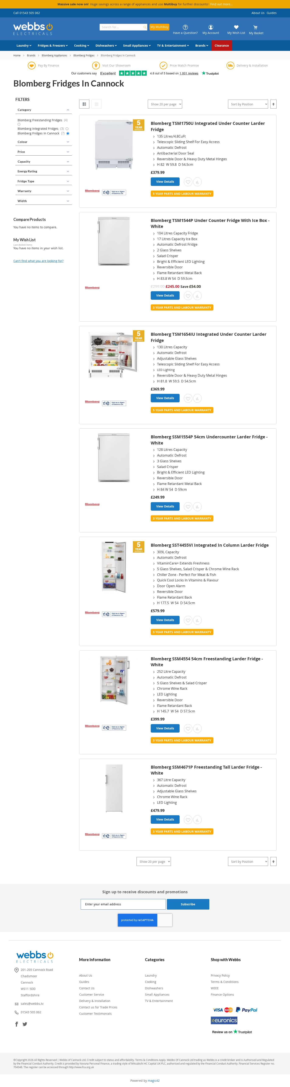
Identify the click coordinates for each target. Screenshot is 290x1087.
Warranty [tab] (24, 191)
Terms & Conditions (225, 982)
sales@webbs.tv (32, 1004)
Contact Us (86, 988)
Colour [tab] (22, 142)
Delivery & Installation (94, 1001)
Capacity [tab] (24, 161)
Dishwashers (154, 988)
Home (17, 55)
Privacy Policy (220, 975)
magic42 (154, 1081)
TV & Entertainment (159, 1001)
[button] (188, 181)
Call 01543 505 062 (26, 13)
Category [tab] (24, 109)
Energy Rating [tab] (27, 171)
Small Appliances (157, 994)
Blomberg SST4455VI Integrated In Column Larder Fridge (210, 545)
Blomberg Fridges (84, 55)
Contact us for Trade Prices (98, 1007)
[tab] (43, 100)
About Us (258, 13)
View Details (165, 182)
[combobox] (123, 27)
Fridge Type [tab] (26, 181)
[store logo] (33, 28)
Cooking (150, 982)
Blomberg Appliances (55, 55)
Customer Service (91, 994)
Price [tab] (21, 151)
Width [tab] (22, 201)
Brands (31, 55)
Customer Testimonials (95, 1014)
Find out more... (221, 4)
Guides (272, 13)
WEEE (215, 988)
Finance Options (222, 994)
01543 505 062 (31, 1012)
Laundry (151, 975)
